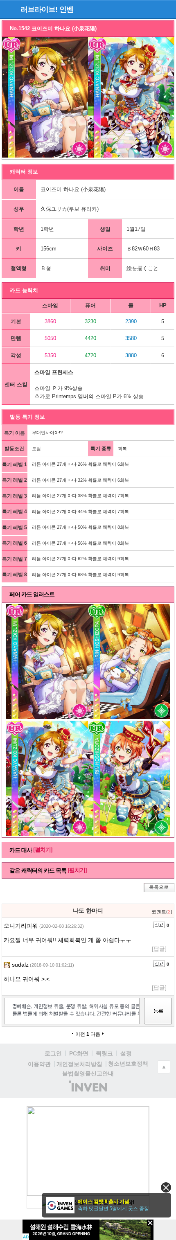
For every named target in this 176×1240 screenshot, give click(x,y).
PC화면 (78, 1053)
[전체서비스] (166, 9)
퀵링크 (104, 1053)
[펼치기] (42, 850)
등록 (158, 1018)
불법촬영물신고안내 (88, 1073)
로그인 (53, 1053)
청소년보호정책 (128, 1063)
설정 (126, 1053)
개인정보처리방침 (79, 1064)
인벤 (66, 9)
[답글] (159, 948)
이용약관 (39, 1064)
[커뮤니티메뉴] (9, 9)
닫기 (166, 1187)
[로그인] (152, 9)
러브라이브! (38, 9)
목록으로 (159, 887)
